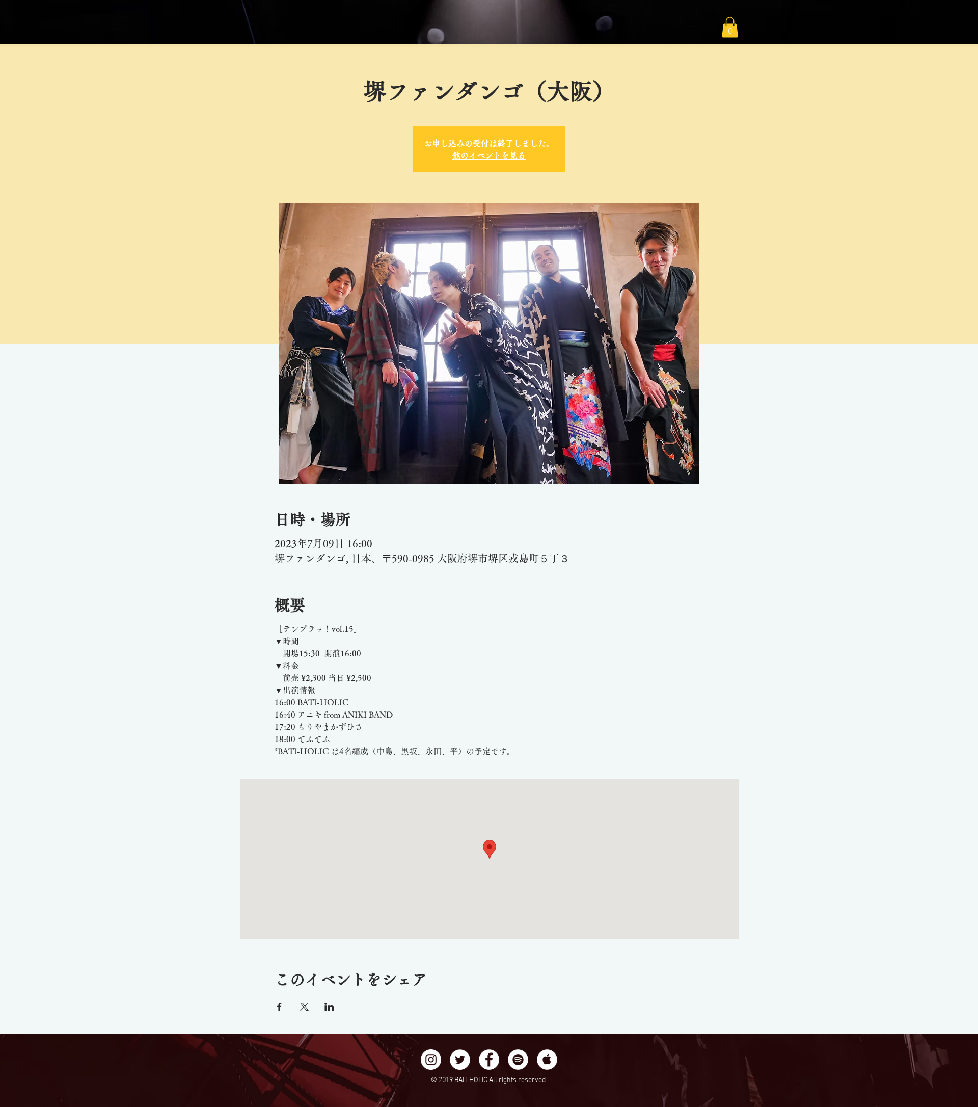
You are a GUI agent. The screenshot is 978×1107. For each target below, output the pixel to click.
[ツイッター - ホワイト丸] (460, 1059)
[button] (730, 27)
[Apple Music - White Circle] (547, 1059)
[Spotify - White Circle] (518, 1059)
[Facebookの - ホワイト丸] (489, 1059)
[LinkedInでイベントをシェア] (329, 1007)
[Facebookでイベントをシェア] (279, 1007)
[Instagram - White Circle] (431, 1059)
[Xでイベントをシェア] (304, 1007)
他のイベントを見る (489, 155)
